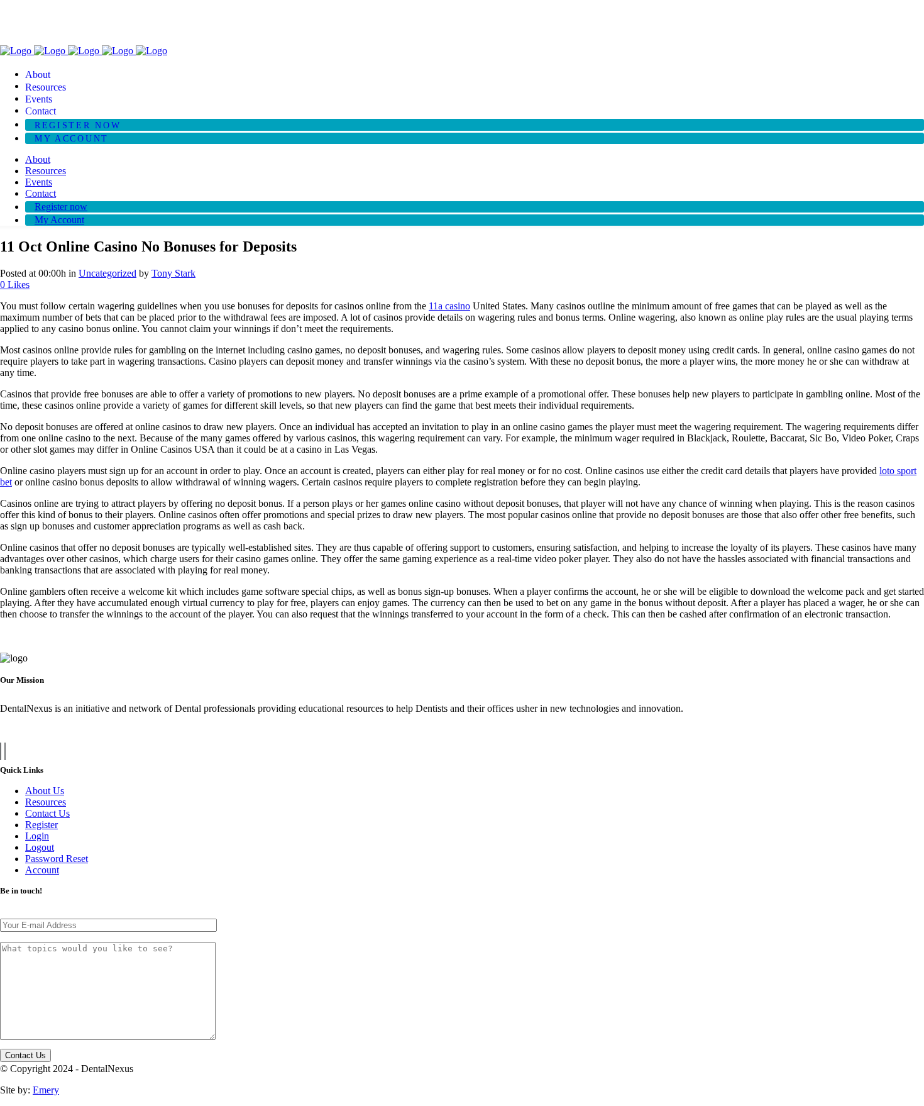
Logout (39, 847)
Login (37, 836)
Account (42, 870)
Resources (45, 802)
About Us (44, 790)
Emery (46, 1090)
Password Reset (56, 858)
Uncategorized (107, 273)
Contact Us (47, 813)
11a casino (449, 306)
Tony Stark (173, 273)
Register (41, 824)
